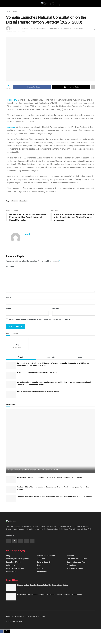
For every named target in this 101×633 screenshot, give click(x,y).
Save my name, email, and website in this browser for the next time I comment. (40, 319)
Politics (40, 568)
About (8, 616)
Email (9, 308)
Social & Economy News (73, 28)
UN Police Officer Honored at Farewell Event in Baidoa (38, 392)
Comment (11, 266)
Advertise (18, 616)
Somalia (23, 201)
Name (9, 297)
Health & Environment (15, 568)
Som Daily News (17, 621)
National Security (44, 562)
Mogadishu (12, 100)
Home (8, 11)
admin (16, 28)
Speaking (11, 127)
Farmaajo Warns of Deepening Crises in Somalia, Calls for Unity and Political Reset (49, 477)
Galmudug (10, 565)
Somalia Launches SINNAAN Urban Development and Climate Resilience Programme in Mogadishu (55, 496)
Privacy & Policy (31, 616)
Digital (14, 201)
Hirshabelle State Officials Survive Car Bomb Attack (37, 373)
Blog (8, 556)
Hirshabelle (11, 572)
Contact (43, 616)
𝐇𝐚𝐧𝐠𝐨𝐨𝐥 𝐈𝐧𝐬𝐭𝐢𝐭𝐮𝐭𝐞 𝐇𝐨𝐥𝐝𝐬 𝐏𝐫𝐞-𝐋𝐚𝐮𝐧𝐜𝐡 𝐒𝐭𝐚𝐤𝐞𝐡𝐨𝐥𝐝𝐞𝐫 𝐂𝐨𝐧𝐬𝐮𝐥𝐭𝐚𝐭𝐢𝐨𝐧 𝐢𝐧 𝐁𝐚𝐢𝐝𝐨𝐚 (33, 470)
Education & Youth (13, 562)
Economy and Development (52, 28)
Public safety (42, 572)
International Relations (46, 556)
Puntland (70, 556)
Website (55, 308)
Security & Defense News (77, 559)
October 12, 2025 (28, 28)
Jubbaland (41, 559)
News (15, 11)
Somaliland (71, 565)
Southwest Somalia (75, 568)
